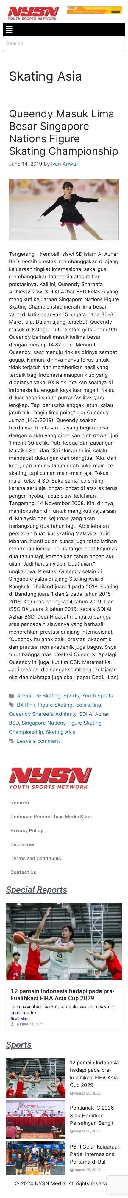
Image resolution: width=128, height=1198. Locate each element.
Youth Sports (97, 696)
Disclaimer (22, 844)
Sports (71, 696)
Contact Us (23, 872)
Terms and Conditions (35, 858)
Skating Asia (61, 732)
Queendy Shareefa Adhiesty (42, 714)
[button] (9, 29)
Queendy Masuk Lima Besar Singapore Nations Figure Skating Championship (63, 132)
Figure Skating (55, 705)
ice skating (88, 705)
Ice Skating (47, 696)
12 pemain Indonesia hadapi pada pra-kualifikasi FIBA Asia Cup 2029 (63, 995)
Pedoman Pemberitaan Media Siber (51, 817)
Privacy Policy (26, 830)
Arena (24, 696)
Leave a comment (38, 741)
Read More (20, 1018)
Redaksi (19, 803)
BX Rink (26, 705)
